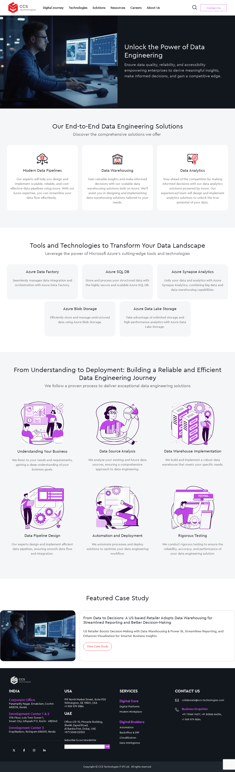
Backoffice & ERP (129, 732)
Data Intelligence (130, 742)
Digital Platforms (130, 706)
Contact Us (214, 8)
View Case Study (97, 646)
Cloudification (128, 737)
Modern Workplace (131, 711)
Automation (126, 727)
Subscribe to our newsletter (80, 740)
